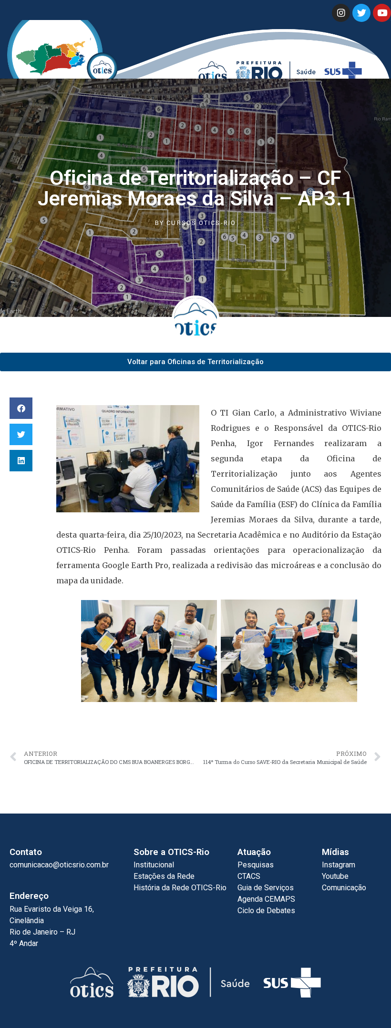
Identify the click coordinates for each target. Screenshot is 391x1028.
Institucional (154, 864)
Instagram (338, 864)
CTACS (248, 876)
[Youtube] (382, 13)
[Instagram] (341, 13)
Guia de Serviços (265, 887)
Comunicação (344, 887)
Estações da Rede (164, 876)
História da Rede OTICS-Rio (180, 887)
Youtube (335, 876)
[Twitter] (361, 13)
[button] (21, 408)
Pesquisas (255, 864)
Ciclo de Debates (266, 910)
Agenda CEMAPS (266, 899)
